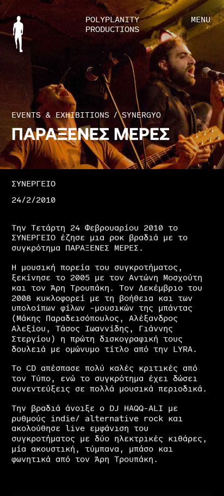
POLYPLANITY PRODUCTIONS (112, 25)
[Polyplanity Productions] (17, 34)
